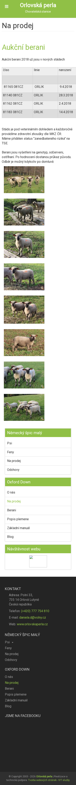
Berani (11, 510)
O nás (11, 492)
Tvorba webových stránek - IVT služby (49, 780)
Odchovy (13, 470)
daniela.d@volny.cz (32, 617)
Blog (10, 537)
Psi (9, 443)
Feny (10, 452)
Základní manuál (18, 528)
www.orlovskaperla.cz (32, 624)
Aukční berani (23, 47)
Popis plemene (18, 519)
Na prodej (14, 461)
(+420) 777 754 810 (35, 611)
